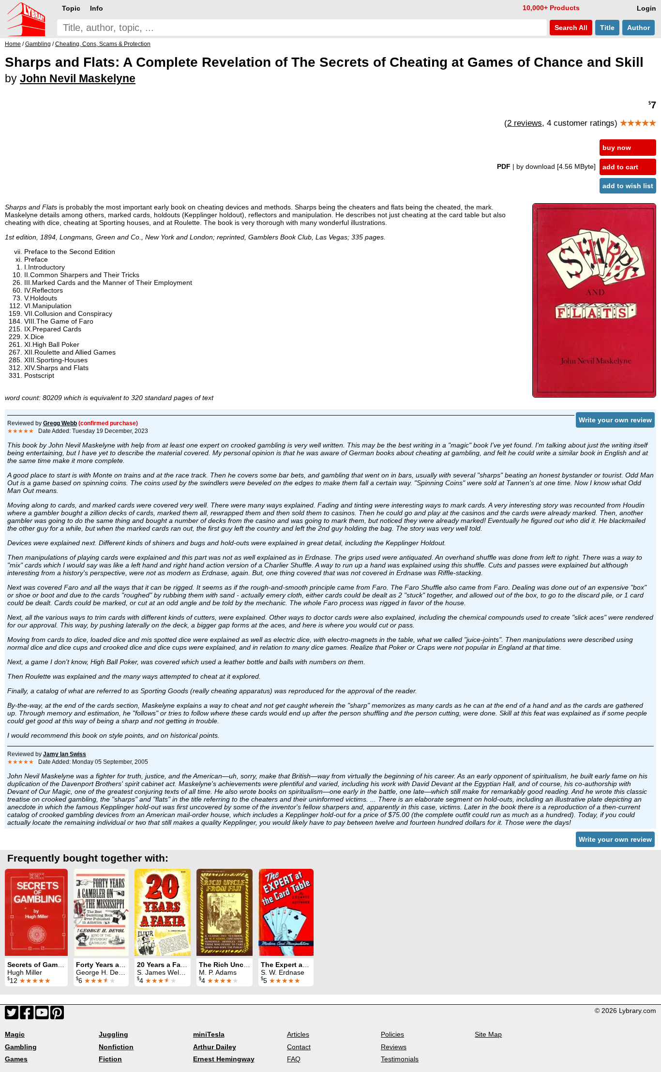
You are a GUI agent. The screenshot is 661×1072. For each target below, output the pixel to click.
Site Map (488, 1034)
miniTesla (209, 1034)
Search (570, 27)
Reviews (393, 1047)
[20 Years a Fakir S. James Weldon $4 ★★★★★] (163, 912)
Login (646, 8)
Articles (298, 1034)
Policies (392, 1034)
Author (638, 27)
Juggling (113, 1034)
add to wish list (627, 186)
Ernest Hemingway (224, 1059)
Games (16, 1059)
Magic (15, 1034)
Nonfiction (116, 1047)
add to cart (620, 167)
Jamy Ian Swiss (64, 754)
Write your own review (615, 420)
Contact (299, 1047)
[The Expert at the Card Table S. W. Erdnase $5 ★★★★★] (286, 912)
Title (607, 27)
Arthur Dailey (214, 1047)
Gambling (21, 1047)
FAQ (293, 1059)
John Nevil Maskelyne (77, 78)
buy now (616, 147)
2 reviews (524, 123)
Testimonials (400, 1059)
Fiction (110, 1059)
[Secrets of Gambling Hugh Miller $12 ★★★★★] (36, 912)
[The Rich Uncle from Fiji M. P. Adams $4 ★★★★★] (224, 912)
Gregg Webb (60, 423)
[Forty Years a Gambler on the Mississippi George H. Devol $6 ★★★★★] (101, 912)
